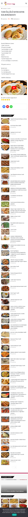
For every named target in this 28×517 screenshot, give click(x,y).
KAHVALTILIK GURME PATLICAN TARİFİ (17, 246)
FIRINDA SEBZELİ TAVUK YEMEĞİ (17, 352)
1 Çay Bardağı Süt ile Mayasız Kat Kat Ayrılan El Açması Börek (18, 380)
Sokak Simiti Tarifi (14, 161)
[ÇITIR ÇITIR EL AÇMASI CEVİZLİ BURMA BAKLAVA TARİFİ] (5, 321)
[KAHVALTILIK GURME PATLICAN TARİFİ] (5, 246)
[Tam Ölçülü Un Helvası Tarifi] (5, 176)
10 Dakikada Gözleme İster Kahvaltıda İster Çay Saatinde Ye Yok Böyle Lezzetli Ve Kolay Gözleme (18, 395)
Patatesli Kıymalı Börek (16, 273)
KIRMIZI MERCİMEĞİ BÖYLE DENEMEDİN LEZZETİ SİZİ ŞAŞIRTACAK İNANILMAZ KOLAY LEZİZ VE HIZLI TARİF (17, 420)
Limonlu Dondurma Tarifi (16, 433)
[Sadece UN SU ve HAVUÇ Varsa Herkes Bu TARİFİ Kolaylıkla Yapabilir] (5, 308)
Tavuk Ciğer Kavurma (15, 280)
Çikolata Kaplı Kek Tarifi (16, 300)
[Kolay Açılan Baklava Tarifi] (5, 170)
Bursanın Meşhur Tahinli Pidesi (17, 439)
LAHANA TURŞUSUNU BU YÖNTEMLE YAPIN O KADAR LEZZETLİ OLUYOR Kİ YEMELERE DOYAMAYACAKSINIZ (17, 238)
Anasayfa (4, 8)
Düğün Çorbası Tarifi (15, 216)
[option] (14, 486)
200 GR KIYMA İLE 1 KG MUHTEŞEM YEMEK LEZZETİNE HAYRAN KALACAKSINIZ (18, 326)
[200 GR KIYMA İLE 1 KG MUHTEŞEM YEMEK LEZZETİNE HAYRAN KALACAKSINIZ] (5, 326)
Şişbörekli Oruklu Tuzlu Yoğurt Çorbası (17, 360)
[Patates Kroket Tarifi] (5, 462)
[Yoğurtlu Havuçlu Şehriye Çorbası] (5, 121)
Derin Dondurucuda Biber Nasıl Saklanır (13, 491)
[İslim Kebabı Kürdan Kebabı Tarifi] (5, 288)
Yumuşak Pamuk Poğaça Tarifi (17, 366)
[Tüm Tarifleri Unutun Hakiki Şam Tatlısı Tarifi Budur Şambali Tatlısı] (5, 156)
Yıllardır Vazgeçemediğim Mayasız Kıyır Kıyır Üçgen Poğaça (18, 260)
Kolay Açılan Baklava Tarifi (16, 168)
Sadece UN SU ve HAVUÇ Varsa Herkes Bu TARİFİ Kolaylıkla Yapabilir (17, 308)
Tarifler (9, 8)
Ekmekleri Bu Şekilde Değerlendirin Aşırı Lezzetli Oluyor (17, 454)
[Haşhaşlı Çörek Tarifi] (5, 134)
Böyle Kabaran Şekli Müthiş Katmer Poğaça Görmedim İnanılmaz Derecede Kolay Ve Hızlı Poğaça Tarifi (17, 148)
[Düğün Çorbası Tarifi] (5, 218)
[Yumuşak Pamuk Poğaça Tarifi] (5, 367)
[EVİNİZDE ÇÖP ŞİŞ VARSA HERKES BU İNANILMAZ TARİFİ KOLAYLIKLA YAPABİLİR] (5, 190)
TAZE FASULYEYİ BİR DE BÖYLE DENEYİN (17, 203)
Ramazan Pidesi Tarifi (15, 339)
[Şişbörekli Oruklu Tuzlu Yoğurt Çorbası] (5, 361)
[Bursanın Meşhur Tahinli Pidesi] (5, 441)
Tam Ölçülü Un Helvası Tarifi (17, 174)
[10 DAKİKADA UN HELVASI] (5, 198)
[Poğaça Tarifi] (9, 3)
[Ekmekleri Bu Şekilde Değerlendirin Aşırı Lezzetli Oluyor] (5, 455)
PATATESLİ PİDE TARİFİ (15, 126)
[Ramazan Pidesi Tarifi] (5, 341)
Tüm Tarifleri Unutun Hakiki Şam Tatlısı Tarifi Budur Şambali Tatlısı (18, 155)
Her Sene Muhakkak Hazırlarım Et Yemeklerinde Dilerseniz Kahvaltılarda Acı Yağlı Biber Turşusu (18, 411)
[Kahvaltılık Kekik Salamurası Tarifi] (5, 225)
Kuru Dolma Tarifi (14, 266)
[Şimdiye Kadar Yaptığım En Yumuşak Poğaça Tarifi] (5, 404)
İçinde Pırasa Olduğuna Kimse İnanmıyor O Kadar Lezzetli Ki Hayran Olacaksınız (17, 373)
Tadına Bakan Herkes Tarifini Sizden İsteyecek (17, 314)
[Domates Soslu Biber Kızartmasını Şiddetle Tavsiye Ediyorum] (5, 141)
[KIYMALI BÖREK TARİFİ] (5, 428)
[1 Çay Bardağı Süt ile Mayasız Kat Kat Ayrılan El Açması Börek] (5, 381)
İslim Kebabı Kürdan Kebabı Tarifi (18, 286)
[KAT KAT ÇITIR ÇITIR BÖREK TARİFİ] (5, 334)
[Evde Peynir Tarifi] (5, 295)
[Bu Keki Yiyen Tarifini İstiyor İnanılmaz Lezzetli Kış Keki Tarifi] (5, 388)
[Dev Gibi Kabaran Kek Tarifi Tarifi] (5, 448)
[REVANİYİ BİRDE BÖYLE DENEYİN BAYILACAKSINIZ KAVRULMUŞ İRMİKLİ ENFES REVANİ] (5, 182)
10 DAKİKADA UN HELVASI (16, 196)
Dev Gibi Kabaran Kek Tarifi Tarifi (18, 446)
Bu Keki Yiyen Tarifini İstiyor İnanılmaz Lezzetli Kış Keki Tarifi (18, 387)
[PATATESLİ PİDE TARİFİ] (5, 127)
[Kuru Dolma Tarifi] (5, 268)
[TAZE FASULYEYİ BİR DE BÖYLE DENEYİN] (5, 204)
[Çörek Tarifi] (5, 231)
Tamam (14, 514)
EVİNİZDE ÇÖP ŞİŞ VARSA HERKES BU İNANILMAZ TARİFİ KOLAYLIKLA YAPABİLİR (18, 190)
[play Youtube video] (14, 87)
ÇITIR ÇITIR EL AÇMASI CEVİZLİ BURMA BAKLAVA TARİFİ (17, 320)
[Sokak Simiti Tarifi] (5, 163)
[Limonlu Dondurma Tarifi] (5, 435)
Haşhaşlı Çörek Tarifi (15, 132)
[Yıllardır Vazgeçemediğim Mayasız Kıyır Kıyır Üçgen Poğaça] (5, 262)
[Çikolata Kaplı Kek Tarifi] (5, 302)
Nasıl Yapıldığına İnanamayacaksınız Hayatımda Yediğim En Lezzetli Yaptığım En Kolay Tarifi (18, 253)
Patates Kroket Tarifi (15, 460)
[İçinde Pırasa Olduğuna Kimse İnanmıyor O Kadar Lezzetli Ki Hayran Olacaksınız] (5, 374)
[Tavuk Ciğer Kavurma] (5, 282)
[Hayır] (26, 512)
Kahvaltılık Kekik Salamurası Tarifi (17, 224)
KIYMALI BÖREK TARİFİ (15, 426)
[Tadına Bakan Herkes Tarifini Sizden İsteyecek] (5, 315)
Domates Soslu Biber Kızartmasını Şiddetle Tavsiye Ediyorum (18, 140)
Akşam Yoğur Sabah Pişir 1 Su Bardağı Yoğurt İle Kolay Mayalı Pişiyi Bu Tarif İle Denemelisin (18, 210)
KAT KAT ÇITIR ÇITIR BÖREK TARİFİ (18, 332)
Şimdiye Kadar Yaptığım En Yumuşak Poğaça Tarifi (16, 402)
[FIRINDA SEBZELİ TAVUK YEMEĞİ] (5, 354)
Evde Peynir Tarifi (14, 293)
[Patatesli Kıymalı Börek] (5, 275)
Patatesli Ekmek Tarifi (15, 346)
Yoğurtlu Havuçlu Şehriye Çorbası (18, 119)
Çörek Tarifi (13, 230)
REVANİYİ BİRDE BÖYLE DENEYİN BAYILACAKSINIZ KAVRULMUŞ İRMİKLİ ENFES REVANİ (17, 182)
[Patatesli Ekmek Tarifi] (5, 347)
